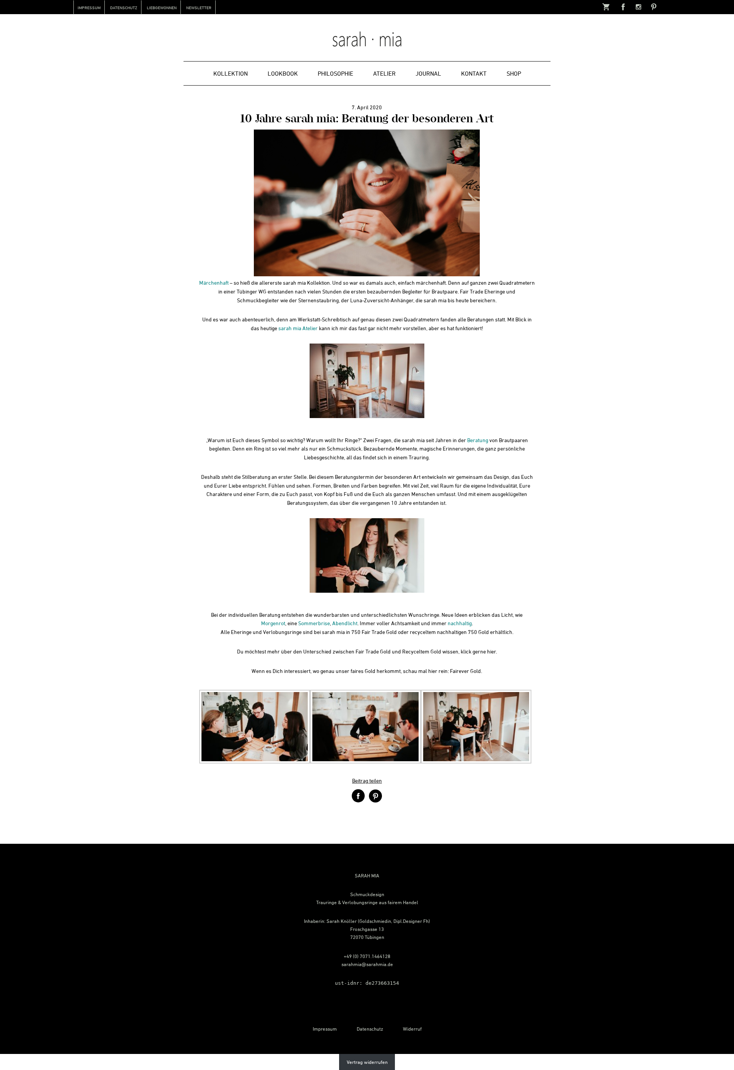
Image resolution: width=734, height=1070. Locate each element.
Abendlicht (344, 623)
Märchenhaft (214, 282)
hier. (492, 651)
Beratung (477, 440)
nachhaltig (460, 623)
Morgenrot (273, 623)
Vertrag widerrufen (367, 1062)
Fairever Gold (465, 671)
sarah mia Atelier (298, 328)
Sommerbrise (314, 623)
